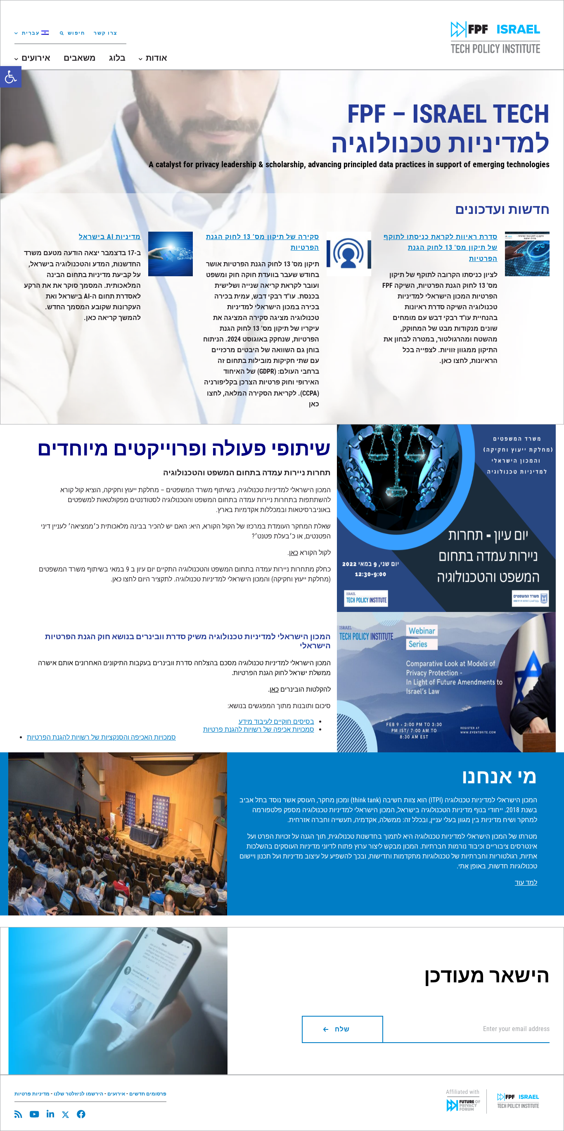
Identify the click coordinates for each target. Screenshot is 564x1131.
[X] (65, 1115)
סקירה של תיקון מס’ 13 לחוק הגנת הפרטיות (262, 242)
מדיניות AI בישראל (110, 237)
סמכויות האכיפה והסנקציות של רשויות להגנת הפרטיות (101, 737)
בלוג (117, 58)
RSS (18, 1114)
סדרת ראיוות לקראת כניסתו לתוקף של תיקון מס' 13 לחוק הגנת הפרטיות (441, 247)
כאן (293, 553)
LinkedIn (50, 1114)
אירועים (116, 1094)
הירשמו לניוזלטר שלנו (78, 1094)
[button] (10, 77)
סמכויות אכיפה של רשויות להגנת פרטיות (258, 729)
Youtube (34, 1114)
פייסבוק (81, 1114)
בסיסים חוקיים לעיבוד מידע (276, 722)
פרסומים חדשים (147, 1094)
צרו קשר (105, 33)
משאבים (80, 58)
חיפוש (76, 33)
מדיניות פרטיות (32, 1094)
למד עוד (526, 883)
